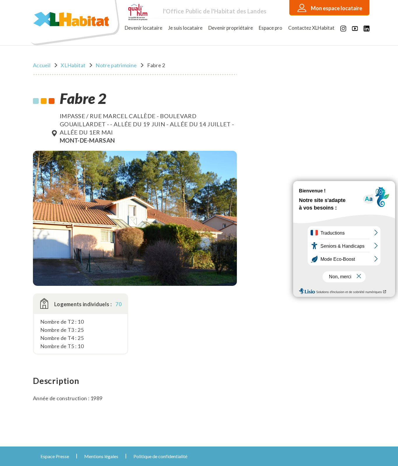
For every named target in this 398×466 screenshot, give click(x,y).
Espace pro (270, 28)
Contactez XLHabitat (311, 28)
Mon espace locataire (336, 8)
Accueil (41, 65)
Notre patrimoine (116, 65)
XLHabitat (73, 65)
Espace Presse (54, 456)
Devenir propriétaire (230, 28)
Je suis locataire (185, 28)
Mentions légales (101, 456)
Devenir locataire (143, 28)
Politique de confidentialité (160, 456)
